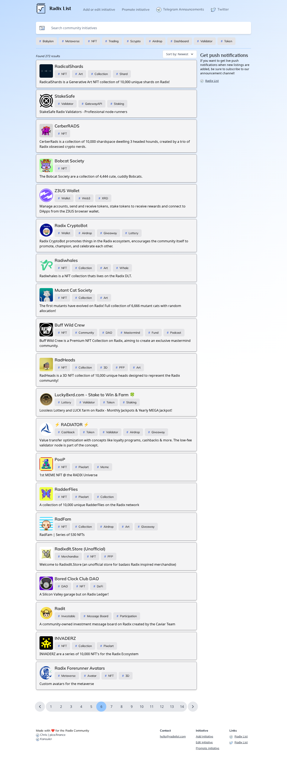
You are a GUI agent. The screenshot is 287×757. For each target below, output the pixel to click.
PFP (120, 367)
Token (226, 41)
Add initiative (204, 736)
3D (103, 367)
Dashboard (180, 41)
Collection (99, 74)
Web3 (84, 198)
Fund (153, 333)
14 (182, 706)
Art (79, 74)
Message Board (96, 616)
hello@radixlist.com (173, 736)
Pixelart (82, 467)
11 (152, 706)
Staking (117, 104)
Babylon (46, 41)
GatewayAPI (92, 104)
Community (84, 333)
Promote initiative (207, 748)
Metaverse (71, 41)
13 (172, 706)
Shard (122, 74)
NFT (92, 41)
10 (142, 706)
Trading (111, 41)
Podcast (174, 333)
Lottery (131, 233)
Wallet (64, 198)
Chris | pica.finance (53, 735)
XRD (103, 198)
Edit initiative (204, 742)
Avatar (90, 676)
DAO (107, 333)
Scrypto (134, 41)
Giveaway (108, 233)
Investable (66, 616)
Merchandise (68, 556)
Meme (103, 467)
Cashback (66, 432)
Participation (127, 616)
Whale (122, 268)
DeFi (98, 586)
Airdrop (155, 41)
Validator (204, 41)
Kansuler (46, 739)
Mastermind (130, 333)
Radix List (212, 81)
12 (162, 706)
